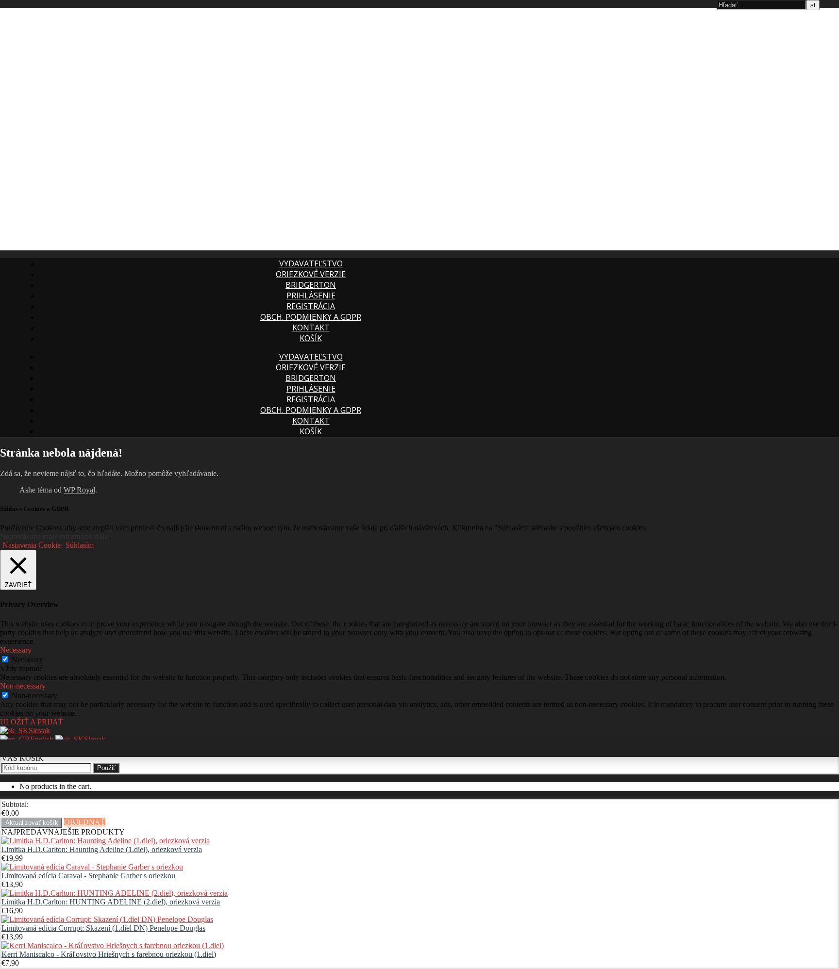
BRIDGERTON (310, 284)
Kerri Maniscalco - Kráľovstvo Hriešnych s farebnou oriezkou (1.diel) (108, 954)
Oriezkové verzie (311, 274)
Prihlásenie (311, 295)
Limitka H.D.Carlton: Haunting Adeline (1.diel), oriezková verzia (101, 849)
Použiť (106, 768)
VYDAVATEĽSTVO (311, 263)
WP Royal (79, 490)
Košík (311, 338)
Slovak (39, 730)
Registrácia (310, 306)
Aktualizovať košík (31, 822)
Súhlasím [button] (80, 545)
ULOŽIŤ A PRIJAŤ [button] (31, 722)
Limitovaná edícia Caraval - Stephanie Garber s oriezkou (88, 875)
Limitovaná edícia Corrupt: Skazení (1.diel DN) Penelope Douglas (103, 928)
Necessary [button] (16, 650)
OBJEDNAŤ (84, 822)
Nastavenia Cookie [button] (31, 545)
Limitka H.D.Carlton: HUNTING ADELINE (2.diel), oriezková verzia (110, 902)
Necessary (27, 660)
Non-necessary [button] (23, 686)
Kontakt (311, 327)
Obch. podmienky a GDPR (310, 317)
